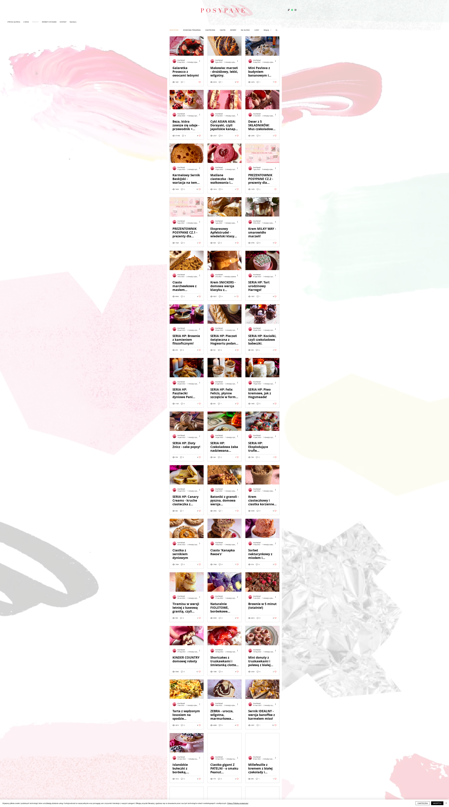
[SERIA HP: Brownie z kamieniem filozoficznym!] (187, 314)
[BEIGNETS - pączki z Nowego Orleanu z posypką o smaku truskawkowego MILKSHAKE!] (224, 796)
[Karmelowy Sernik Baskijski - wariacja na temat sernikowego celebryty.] (187, 153)
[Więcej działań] (200, 61)
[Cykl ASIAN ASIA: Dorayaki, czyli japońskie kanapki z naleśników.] (224, 99)
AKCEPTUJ (437, 803)
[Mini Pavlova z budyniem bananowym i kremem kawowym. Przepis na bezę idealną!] (262, 46)
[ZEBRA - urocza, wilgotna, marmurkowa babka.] (224, 689)
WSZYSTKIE (174, 30)
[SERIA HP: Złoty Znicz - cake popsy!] (187, 421)
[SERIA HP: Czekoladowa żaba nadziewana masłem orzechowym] (224, 421)
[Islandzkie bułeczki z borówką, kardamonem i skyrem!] (187, 742)
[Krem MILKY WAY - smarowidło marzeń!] (262, 206)
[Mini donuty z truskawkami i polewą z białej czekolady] (262, 635)
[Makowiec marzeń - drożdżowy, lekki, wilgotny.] (224, 46)
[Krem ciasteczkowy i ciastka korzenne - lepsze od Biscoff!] (262, 474)
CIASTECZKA (210, 30)
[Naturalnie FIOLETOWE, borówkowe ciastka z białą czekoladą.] (224, 582)
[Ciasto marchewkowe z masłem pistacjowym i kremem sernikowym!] (187, 260)
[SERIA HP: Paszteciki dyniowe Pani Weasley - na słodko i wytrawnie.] (187, 367)
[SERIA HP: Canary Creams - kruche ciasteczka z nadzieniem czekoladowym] (187, 474)
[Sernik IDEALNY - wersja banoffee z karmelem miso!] (262, 689)
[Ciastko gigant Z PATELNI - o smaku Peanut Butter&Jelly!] (224, 742)
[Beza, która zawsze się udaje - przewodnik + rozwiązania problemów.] (187, 99)
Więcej (266, 30)
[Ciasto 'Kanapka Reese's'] (224, 528)
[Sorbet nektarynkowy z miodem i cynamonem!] (262, 528)
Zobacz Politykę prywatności (237, 803)
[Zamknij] (446, 803)
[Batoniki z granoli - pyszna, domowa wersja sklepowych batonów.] (224, 474)
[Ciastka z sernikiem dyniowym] (187, 528)
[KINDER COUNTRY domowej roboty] (187, 635)
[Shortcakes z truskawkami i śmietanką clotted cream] (224, 635)
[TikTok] (289, 10)
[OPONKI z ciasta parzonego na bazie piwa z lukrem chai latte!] (187, 796)
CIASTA (222, 30)
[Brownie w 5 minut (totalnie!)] (262, 582)
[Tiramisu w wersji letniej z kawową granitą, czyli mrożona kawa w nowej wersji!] (187, 582)
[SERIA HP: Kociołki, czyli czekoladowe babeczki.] (262, 314)
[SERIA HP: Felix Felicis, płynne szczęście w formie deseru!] (224, 367)
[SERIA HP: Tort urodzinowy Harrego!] (262, 260)
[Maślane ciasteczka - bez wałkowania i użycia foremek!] (224, 153)
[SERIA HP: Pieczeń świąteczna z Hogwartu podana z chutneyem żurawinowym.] (224, 314)
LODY (256, 30)
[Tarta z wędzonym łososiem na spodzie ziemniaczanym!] (187, 689)
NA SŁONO (245, 30)
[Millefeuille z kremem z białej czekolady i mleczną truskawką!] (262, 742)
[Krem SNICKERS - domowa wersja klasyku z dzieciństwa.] (224, 260)
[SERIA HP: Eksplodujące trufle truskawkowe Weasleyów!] (262, 421)
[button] (276, 30)
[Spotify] (292, 10)
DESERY (233, 30)
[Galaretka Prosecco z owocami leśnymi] (187, 46)
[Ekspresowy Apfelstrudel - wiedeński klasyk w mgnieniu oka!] (224, 206)
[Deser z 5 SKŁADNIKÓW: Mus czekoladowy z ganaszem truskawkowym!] (262, 99)
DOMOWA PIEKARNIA (192, 30)
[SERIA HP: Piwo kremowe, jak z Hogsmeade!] (262, 367)
